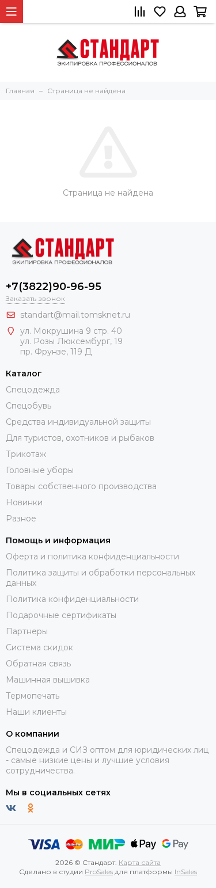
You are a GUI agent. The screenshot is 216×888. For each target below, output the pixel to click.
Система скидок (39, 647)
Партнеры (27, 631)
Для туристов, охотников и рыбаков (80, 438)
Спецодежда (33, 389)
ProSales (99, 871)
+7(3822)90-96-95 (53, 286)
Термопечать (32, 696)
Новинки (24, 502)
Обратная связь (38, 663)
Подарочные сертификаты (61, 615)
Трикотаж (26, 454)
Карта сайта (140, 862)
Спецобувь (28, 406)
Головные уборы (40, 470)
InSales (186, 871)
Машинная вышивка (48, 679)
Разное (21, 518)
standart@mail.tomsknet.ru (75, 315)
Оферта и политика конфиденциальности (92, 556)
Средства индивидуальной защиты (78, 422)
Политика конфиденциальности (72, 599)
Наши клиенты (36, 712)
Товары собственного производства (81, 486)
